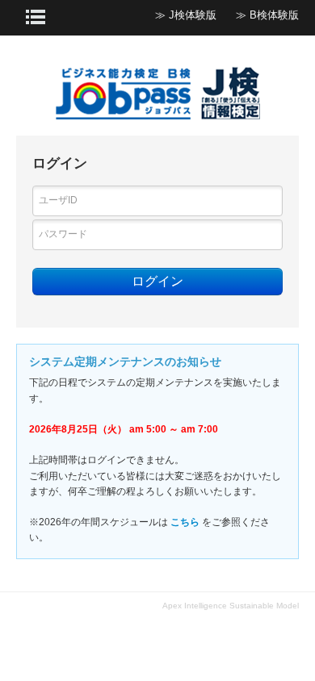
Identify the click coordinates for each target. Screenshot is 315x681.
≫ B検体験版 (267, 15)
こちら (185, 522)
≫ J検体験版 (185, 15)
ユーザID (58, 200)
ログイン (157, 281)
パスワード (63, 234)
